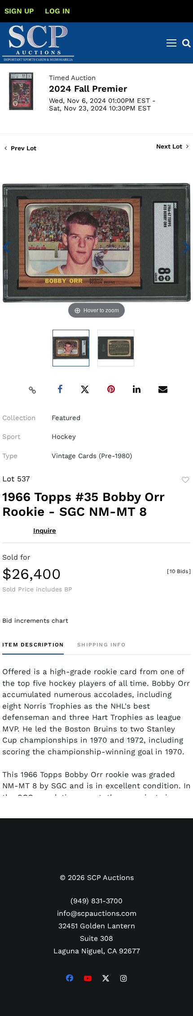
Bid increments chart (35, 620)
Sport (11, 437)
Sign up (19, 11)
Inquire (44, 531)
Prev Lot (22, 148)
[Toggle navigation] (171, 43)
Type (10, 456)
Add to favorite (185, 480)
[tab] (33, 648)
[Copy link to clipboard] (32, 389)
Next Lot (170, 146)
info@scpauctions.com (96, 913)
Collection (18, 418)
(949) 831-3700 (96, 901)
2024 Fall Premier (88, 88)
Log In (57, 11)
